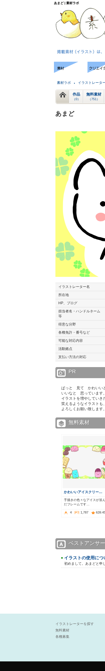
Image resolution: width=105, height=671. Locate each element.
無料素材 (94, 96)
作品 (76, 96)
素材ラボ (64, 83)
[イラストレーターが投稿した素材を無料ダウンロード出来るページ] (71, 71)
